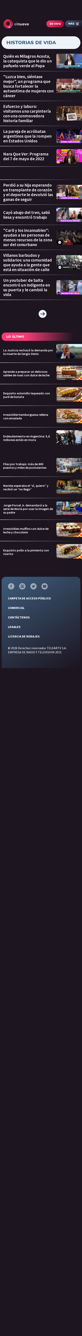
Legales (14, 627)
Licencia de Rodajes (24, 636)
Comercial (16, 608)
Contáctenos (19, 617)
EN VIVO (55, 24)
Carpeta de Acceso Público (29, 598)
